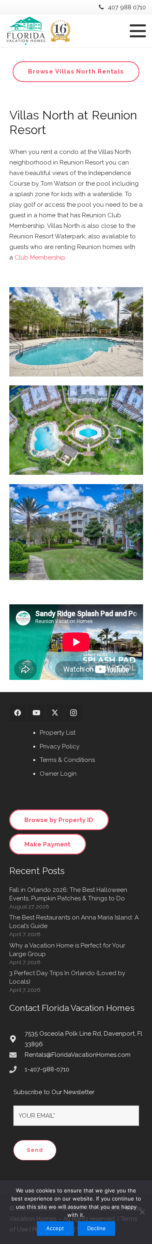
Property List (57, 732)
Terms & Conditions (67, 760)
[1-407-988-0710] (17, 1069)
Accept (55, 1228)
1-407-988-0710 (47, 1069)
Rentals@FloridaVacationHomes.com (78, 1054)
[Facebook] (18, 713)
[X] (55, 713)
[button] (138, 31)
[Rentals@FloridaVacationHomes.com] (17, 1054)
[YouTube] (36, 713)
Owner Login (58, 773)
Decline (96, 1228)
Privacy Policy (59, 746)
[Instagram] (73, 713)
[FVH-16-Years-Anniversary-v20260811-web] (38, 31)
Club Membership (40, 257)
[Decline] (142, 1212)
